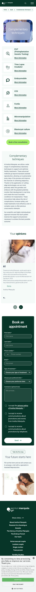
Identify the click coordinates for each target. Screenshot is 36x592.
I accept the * (18, 407)
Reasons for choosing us (18, 525)
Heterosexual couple (18, 541)
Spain (11, 9)
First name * (8, 332)
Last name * (8, 341)
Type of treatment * (10, 369)
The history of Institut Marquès (18, 531)
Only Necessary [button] (18, 584)
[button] (18, 588)
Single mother (18, 547)
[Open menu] (32, 3)
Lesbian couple (18, 544)
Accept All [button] (18, 580)
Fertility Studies (18, 555)
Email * (6, 359)
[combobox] (34, 558)
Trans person (18, 550)
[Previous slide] (15, 307)
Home (5, 9)
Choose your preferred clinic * (13, 378)
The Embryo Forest (18, 534)
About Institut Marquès (18, 522)
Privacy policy (15, 575)
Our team (18, 537)
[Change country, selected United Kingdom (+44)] (7, 354)
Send (17, 440)
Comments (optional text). (12, 387)
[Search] (25, 3)
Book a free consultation (18, 142)
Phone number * (9, 351)
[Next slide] (21, 307)
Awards (18, 528)
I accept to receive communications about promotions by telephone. (18, 429)
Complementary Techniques (23, 9)
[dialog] (18, 574)
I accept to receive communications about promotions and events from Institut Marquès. (17, 417)
